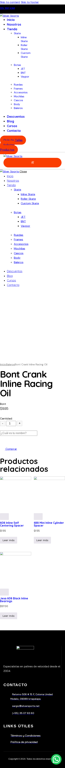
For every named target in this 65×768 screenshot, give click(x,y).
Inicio (3, 364)
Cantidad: (6, 418)
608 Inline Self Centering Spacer (12, 524)
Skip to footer (30, 2)
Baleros (10, 364)
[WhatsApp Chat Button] (56, 759)
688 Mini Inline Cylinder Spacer (49, 524)
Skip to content (10, 2)
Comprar (11, 449)
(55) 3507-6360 (7, 8)
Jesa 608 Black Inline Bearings (14, 600)
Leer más (9, 540)
